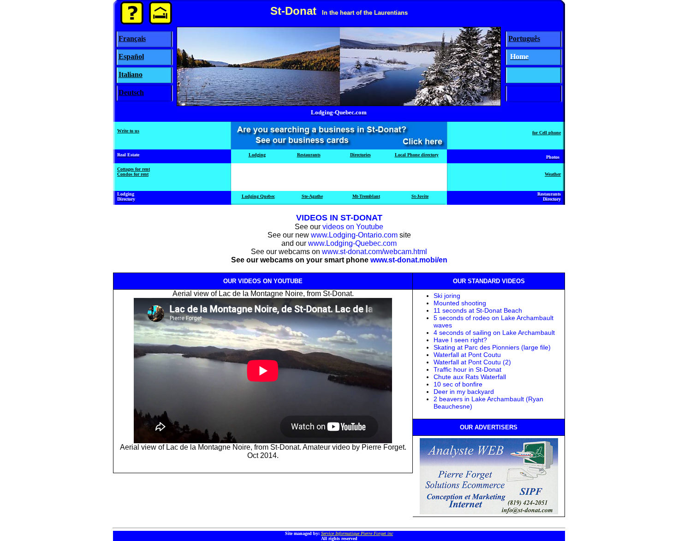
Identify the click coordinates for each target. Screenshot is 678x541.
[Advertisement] (339, 177)
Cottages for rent (133, 169)
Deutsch (131, 92)
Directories (360, 154)
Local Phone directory (417, 154)
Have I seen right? (460, 340)
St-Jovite (419, 196)
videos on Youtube (352, 227)
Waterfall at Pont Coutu (467, 354)
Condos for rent (133, 174)
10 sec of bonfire (458, 384)
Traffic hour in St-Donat (467, 369)
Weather (553, 174)
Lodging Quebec (258, 196)
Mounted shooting (460, 303)
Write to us (128, 130)
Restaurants (309, 154)
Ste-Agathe (312, 196)
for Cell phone (546, 132)
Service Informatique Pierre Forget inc (357, 533)
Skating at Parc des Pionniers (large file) (492, 347)
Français (132, 38)
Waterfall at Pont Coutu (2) (472, 362)
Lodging (257, 154)
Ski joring (447, 295)
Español (131, 56)
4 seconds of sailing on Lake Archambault (494, 332)
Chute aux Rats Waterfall (470, 376)
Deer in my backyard (464, 391)
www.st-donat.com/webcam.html (374, 252)
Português (524, 38)
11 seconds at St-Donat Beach (478, 310)
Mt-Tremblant (366, 196)
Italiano (131, 74)
